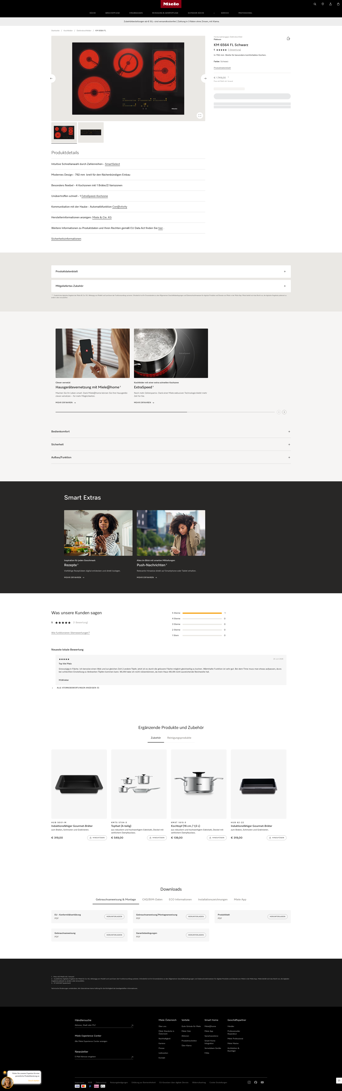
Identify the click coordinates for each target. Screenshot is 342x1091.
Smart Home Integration (210, 1042)
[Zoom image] (200, 115)
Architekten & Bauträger (233, 1049)
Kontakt (162, 1058)
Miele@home (210, 1026)
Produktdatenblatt (222, 68)
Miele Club (186, 1031)
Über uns (162, 1026)
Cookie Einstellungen (286, 1076)
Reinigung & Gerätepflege (165, 13)
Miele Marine (233, 1043)
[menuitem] (94, 12)
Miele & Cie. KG (102, 217)
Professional (245, 13)
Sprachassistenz (211, 1036)
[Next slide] (205, 78)
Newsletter (81, 1051)
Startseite (55, 31)
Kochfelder (68, 31)
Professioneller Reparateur (234, 1032)
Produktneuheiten (189, 1041)
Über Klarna (186, 1046)
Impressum (9, 1088)
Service (225, 13)
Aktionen (185, 1036)
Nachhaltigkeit (164, 1039)
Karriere (162, 1043)
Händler (231, 1026)
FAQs (207, 1053)
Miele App (240, 899)
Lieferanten (163, 1053)
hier (160, 228)
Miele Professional (235, 1039)
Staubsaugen (136, 13)
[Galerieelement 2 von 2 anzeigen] (91, 133)
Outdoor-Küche (196, 13)
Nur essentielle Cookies (264, 1076)
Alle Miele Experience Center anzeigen (91, 1041)
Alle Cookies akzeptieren (240, 1076)
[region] (128, 78)
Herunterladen (114, 916)
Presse (161, 1048)
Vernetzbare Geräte (213, 1048)
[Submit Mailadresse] (132, 1057)
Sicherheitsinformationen (66, 238)
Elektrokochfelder (84, 31)
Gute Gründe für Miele (191, 1026)
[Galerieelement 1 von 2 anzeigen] (64, 133)
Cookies (28, 1088)
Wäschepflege (112, 13)
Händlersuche (83, 1020)
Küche (93, 13)
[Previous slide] (51, 78)
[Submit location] (132, 1026)
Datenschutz (19, 1088)
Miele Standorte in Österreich (166, 1032)
